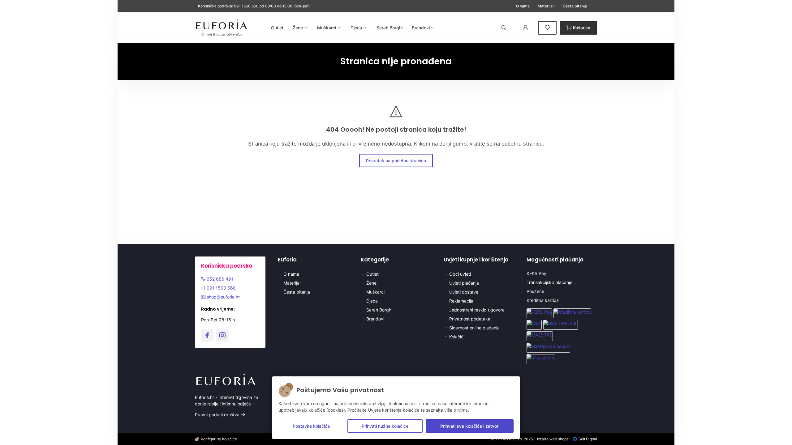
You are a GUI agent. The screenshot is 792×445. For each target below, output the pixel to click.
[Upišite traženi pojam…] (504, 27)
